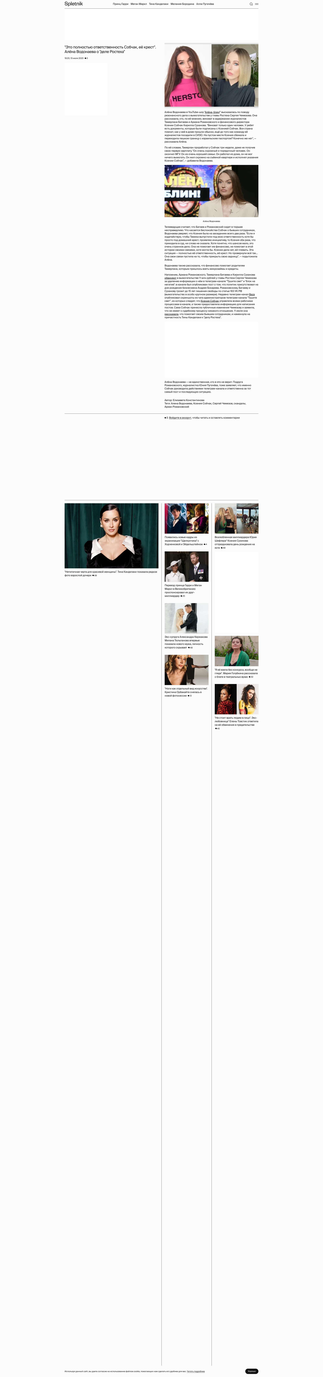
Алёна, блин (212, 112)
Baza (252, 294)
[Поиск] (251, 4)
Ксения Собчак (210, 301)
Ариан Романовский (177, 406)
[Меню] (256, 4)
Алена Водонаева (181, 403)
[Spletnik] (74, 4)
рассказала (171, 314)
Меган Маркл (139, 4)
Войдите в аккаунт (180, 417)
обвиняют (170, 278)
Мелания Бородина (182, 4)
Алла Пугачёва (205, 4)
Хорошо (252, 1371)
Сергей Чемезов (223, 403)
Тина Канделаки (158, 4)
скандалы (239, 403)
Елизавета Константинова (188, 400)
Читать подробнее (196, 1371)
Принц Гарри (120, 4)
